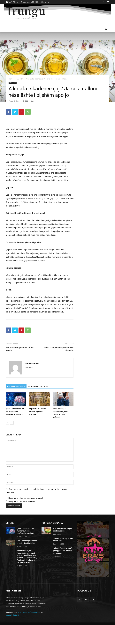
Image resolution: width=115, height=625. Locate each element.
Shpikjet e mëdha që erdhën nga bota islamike (37, 411)
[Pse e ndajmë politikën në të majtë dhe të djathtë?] (10, 543)
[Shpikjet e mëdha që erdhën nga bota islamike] (39, 399)
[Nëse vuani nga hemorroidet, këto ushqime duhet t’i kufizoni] (63, 399)
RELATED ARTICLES (16, 386)
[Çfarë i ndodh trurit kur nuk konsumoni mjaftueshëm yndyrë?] (16, 399)
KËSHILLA (19, 79)
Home (11, 79)
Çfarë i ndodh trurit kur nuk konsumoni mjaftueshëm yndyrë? (15, 411)
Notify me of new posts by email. (21, 501)
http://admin (29, 367)
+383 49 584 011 (12, 615)
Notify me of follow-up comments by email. (25, 498)
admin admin (32, 363)
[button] (106, 29)
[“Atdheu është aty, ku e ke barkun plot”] (46, 540)
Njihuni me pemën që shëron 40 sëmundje (58, 349)
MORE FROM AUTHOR (38, 386)
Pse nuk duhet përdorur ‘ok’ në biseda (20, 349)
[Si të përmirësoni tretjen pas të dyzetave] (46, 530)
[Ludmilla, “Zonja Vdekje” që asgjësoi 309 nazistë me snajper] (46, 550)
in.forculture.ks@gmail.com (29, 612)
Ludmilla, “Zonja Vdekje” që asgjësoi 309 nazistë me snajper (62, 550)
